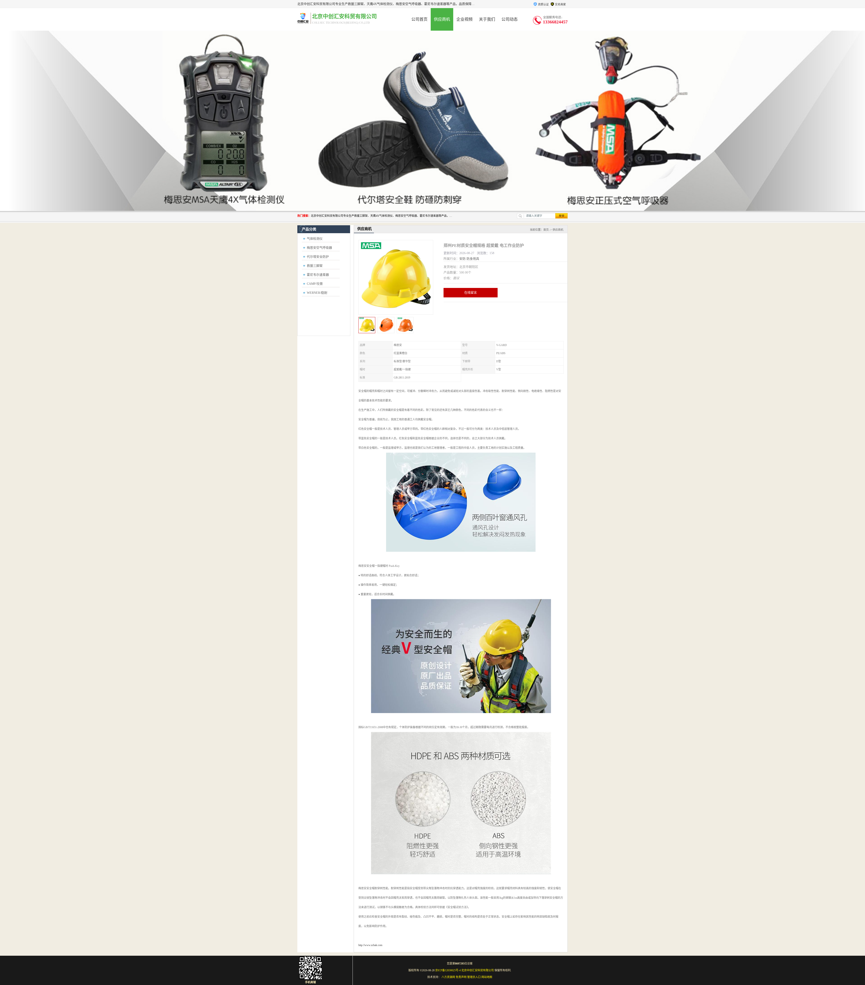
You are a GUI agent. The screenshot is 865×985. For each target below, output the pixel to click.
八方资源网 (448, 977)
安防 (462, 258)
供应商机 (442, 19)
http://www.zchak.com (370, 945)
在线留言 (470, 292)
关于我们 (487, 19)
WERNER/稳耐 (317, 292)
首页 (546, 229)
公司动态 (509, 19)
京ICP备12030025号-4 (448, 970)
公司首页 (419, 19)
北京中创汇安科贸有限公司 (477, 970)
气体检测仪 (315, 238)
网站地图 (486, 977)
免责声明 (461, 977)
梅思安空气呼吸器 (319, 247)
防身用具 (473, 258)
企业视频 (464, 19)
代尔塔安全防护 (318, 256)
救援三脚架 (315, 265)
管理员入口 (474, 977)
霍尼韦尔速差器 (318, 274)
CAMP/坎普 (315, 283)
